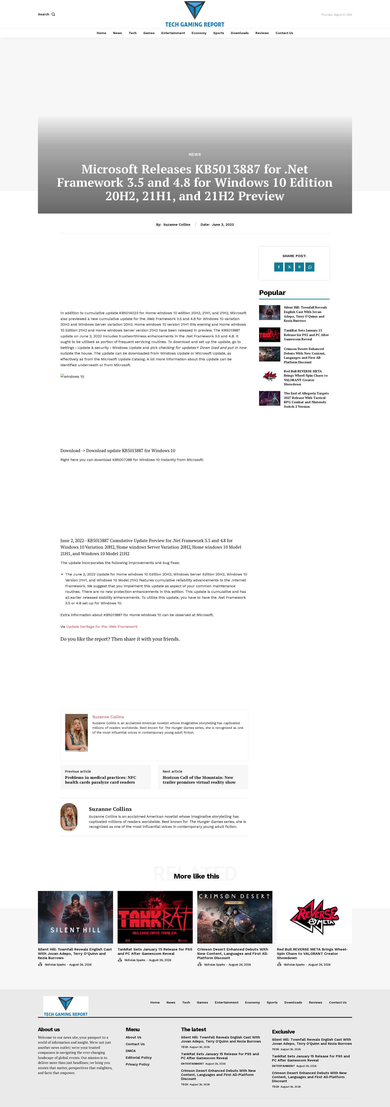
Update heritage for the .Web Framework (101, 626)
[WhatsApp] (309, 267)
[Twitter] (289, 267)
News (195, 154)
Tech (184, 1047)
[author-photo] (41, 964)
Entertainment (192, 1063)
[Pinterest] (299, 267)
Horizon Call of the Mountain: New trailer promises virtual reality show (199, 780)
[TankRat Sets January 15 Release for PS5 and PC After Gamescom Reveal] (269, 334)
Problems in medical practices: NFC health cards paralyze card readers (100, 780)
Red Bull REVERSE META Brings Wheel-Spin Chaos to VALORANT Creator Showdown (306, 378)
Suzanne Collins (176, 225)
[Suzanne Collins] (71, 817)
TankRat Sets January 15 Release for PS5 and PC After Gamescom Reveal (306, 334)
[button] (47, 14)
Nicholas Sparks (55, 964)
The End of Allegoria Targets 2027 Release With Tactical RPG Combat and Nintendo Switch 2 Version (306, 400)
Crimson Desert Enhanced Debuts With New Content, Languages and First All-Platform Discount (304, 355)
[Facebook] (278, 267)
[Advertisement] (154, 278)
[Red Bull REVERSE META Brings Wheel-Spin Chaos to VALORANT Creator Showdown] (269, 376)
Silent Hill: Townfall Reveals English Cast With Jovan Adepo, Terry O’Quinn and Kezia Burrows (305, 314)
